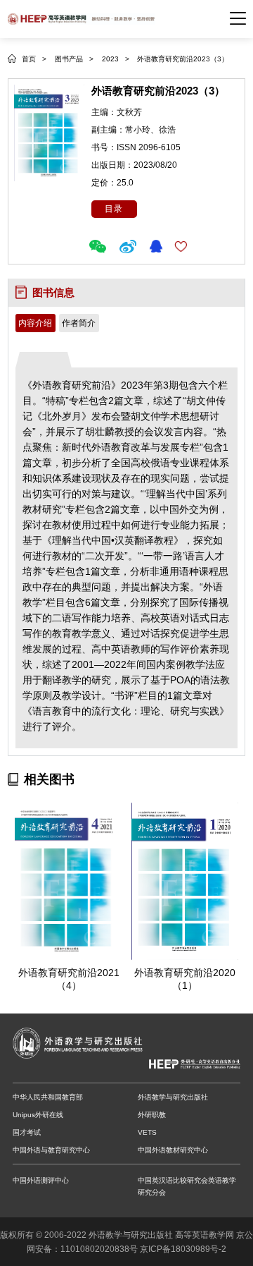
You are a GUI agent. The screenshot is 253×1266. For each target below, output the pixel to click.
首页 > (34, 59)
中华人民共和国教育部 (48, 1097)
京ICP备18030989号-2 (183, 1249)
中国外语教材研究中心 (173, 1150)
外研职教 (152, 1115)
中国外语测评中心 (41, 1180)
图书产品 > (74, 59)
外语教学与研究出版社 (173, 1097)
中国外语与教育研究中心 (51, 1150)
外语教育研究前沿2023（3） (182, 59)
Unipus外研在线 (38, 1115)
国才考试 (27, 1132)
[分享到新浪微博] (129, 246)
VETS (147, 1132)
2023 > (116, 59)
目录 (114, 209)
